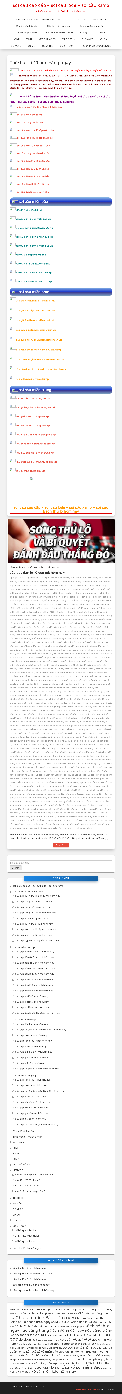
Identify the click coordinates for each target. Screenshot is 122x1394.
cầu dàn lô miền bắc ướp (36, 657)
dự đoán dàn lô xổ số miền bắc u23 (93, 752)
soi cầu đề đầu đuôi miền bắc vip (34, 281)
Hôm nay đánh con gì (94, 1351)
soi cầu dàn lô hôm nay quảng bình (35, 771)
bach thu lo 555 (19, 1309)
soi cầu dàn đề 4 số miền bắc (33, 161)
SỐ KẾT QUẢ (66, 45)
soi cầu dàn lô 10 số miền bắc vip (34, 272)
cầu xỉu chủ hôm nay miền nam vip (35, 300)
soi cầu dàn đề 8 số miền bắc (33, 176)
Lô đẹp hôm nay (71, 1355)
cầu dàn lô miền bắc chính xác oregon (61, 627)
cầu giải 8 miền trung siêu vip (32, 416)
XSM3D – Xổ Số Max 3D (27, 1185)
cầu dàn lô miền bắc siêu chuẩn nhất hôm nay (77, 653)
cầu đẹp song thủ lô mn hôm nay (33, 1040)
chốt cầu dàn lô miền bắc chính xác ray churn (40, 668)
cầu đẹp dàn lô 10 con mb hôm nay (37, 573)
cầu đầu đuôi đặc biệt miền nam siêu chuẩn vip (42, 369)
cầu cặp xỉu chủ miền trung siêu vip (36, 434)
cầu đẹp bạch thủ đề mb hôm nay (34, 923)
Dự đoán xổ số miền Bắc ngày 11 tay (44, 1347)
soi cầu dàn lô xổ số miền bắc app (27, 809)
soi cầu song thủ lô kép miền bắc (35, 137)
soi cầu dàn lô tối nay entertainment (71, 793)
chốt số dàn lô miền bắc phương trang (61, 695)
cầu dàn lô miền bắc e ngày (70, 630)
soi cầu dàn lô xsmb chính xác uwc (90, 820)
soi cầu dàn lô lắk (73, 774)
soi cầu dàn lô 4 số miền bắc (33, 192)
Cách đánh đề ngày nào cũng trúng (81, 1330)
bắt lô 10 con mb (60, 593)
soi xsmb (106, 1367)
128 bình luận (36, 577)
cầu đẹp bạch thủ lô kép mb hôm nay (36, 929)
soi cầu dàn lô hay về (26, 763)
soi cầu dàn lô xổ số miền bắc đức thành (65, 809)
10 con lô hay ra (93, 577)
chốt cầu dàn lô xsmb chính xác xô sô (44, 680)
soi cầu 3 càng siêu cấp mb (31, 254)
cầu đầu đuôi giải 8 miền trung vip (35, 452)
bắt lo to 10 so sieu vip (65, 608)
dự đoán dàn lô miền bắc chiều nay (67, 729)
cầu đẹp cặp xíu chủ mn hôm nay (33, 1051)
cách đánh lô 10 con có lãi (44, 615)
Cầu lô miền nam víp (58, 26)
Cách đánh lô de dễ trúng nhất (36, 1326)
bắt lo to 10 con (45, 604)
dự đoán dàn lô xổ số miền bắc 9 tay (37, 748)
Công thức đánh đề (56, 1335)
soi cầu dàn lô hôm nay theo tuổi (71, 771)
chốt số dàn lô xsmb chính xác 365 (82, 714)
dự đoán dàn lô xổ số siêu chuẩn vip (67, 756)
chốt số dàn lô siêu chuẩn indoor (38, 703)
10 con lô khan (22, 585)
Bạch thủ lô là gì (34, 1313)
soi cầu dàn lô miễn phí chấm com (39, 786)
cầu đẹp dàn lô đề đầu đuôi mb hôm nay (37, 1013)
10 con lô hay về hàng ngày (31, 581)
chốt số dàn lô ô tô (58, 699)
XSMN (17, 39)
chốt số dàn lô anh (50, 684)
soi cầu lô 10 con (38, 828)
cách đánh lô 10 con (20, 615)
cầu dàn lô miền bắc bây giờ (29, 619)
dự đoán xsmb (60, 1344)
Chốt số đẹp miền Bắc (90, 1318)
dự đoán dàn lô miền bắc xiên (31, 737)
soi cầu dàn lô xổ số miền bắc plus (38, 812)
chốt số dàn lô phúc (79, 699)
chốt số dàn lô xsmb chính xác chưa (59, 718)
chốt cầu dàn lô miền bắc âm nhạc (63, 661)
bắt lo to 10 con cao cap (66, 604)
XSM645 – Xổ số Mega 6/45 (30, 1191)
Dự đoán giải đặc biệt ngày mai (46, 1340)
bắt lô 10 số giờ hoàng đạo (57, 600)
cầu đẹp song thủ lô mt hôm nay (33, 1079)
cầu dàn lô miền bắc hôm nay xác (45, 646)
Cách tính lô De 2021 (84, 1322)
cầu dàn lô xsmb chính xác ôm (65, 657)
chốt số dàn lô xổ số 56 (43, 710)
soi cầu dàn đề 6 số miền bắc (33, 168)
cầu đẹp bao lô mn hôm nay (30, 1046)
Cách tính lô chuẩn (60, 1322)
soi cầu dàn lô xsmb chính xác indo (53, 820)
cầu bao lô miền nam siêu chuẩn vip (36, 330)
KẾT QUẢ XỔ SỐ (47, 39)
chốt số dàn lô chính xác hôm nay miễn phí (82, 684)
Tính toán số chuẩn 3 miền (59, 32)
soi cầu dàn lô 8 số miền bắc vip (33, 219)
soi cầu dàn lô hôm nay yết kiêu (47, 774)
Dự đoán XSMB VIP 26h (83, 1343)
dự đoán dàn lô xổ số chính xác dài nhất (46, 740)
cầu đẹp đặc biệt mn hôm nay (32, 1024)
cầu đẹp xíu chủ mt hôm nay (31, 1085)
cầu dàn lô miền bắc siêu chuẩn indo (53, 649)
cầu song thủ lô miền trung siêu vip (35, 443)
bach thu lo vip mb (19, 589)
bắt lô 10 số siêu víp (27, 604)
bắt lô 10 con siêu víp (58, 596)
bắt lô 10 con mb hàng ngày (83, 593)
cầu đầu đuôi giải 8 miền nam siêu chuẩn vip (40, 359)
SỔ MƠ (32, 45)
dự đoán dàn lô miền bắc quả (62, 733)
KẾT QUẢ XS (86, 32)
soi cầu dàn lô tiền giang (75, 790)
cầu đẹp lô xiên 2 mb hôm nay (32, 996)
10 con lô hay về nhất (56, 581)
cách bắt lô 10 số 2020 (43, 612)
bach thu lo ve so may (95, 585)
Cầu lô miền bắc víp (26, 26)
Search (15, 867)
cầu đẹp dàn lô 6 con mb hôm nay (34, 985)
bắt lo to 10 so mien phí (41, 608)
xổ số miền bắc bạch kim (80, 828)
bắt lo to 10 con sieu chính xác (95, 604)
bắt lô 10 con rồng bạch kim (32, 596)
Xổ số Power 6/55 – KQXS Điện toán (34, 1174)
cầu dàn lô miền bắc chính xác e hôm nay (84, 623)
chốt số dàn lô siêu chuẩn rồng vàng (42, 706)
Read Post (61, 845)
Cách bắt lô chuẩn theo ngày (30, 1322)
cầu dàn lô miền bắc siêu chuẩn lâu (34, 653)
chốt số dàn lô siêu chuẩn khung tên (74, 703)
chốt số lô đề (57, 721)
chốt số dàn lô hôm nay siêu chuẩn (51, 687)
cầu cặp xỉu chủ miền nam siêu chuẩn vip (39, 339)
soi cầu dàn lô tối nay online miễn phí (92, 797)
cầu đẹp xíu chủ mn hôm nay (31, 1035)
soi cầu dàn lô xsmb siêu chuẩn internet (68, 824)
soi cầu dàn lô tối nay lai (60, 797)
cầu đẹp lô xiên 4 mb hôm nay (32, 1007)
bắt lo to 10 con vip (19, 608)
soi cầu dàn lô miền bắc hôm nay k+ (38, 778)
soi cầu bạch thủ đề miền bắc (33, 145)
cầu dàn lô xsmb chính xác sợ (30, 661)
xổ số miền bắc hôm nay (54, 1371)
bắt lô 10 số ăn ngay (92, 596)
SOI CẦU (104, 39)
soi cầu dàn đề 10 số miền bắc (33, 184)
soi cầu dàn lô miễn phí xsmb (47, 790)
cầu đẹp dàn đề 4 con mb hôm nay (34, 951)
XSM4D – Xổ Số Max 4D (27, 1180)
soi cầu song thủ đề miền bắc (33, 153)
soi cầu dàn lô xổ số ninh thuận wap (74, 812)
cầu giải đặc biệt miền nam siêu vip (35, 310)
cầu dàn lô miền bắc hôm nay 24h (77, 634)
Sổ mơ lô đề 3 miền (27, 32)
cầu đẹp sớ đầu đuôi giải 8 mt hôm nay (36, 1124)
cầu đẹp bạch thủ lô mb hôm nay (33, 934)
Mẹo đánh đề (90, 1355)
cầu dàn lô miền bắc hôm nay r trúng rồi (71, 642)
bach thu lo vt (16, 1314)
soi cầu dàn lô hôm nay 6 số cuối (54, 763)
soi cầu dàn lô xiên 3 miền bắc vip (34, 236)
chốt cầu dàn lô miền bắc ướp (35, 676)
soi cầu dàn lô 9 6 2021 (74, 759)
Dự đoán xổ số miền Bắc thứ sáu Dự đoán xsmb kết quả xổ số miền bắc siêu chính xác (61, 1349)
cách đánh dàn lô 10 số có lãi (93, 612)
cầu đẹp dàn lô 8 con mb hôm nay (34, 990)
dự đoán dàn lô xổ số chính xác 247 (66, 737)
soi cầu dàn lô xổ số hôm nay (24, 805)
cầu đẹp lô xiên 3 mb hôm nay (32, 1001)
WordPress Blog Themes (87, 1390)
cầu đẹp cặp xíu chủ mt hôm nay (33, 1102)
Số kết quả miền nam (26, 1241)
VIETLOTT (67, 39)
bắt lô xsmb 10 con (87, 608)
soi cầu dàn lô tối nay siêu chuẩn (26, 801)
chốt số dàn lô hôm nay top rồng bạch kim (50, 691)
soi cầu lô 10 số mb (57, 828)
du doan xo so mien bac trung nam (59, 725)
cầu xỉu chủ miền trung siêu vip (33, 398)
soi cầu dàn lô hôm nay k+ (73, 767)
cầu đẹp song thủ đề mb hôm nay (34, 901)
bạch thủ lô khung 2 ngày (97, 45)
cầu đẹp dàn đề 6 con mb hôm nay (34, 957)
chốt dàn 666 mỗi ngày (75, 680)
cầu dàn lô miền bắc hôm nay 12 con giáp (38, 634)
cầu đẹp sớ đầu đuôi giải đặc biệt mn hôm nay (40, 1029)
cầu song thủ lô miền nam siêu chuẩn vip (39, 349)
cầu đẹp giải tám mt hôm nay (31, 1113)
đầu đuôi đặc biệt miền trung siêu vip (36, 461)
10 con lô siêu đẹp (39, 585)
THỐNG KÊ (87, 39)
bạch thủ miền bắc (81, 589)
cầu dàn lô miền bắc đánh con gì (38, 630)
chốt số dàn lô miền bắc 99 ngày (88, 691)
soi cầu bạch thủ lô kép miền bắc (35, 130)
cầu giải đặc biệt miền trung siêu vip (36, 407)
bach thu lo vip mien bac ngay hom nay (50, 589)
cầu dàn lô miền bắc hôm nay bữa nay (88, 638)
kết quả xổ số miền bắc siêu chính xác (36, 1355)
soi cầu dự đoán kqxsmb (46, 1363)
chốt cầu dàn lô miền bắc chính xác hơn (49, 665)
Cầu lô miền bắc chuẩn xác (88, 19)
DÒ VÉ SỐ (16, 45)
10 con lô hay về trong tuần (81, 581)
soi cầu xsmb (40, 1367)
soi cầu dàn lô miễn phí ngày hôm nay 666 (79, 786)
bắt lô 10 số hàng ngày (83, 600)
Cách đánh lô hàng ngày (71, 1326)
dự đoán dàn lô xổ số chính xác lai (27, 744)
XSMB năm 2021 (20, 1372)
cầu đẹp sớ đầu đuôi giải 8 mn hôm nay (37, 1068)
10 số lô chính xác (58, 585)
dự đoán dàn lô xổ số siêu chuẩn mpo (29, 756)
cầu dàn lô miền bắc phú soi (78, 646)
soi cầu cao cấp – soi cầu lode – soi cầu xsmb (61, 5)
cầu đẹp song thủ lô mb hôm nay (33, 907)
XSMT (29, 39)
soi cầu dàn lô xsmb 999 (43, 816)
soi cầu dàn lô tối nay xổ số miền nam (62, 801)
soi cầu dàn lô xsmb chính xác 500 (74, 816)
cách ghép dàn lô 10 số (71, 615)
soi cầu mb (18, 1368)
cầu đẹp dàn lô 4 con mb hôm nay (34, 979)
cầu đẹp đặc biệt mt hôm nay (31, 1107)
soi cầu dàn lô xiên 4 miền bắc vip (34, 245)
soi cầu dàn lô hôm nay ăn (85, 763)
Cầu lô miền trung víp (92, 26)
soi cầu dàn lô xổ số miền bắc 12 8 (57, 805)
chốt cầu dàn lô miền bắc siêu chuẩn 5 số (56, 672)
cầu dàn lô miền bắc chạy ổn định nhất (64, 619)
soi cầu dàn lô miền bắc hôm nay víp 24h (66, 782)
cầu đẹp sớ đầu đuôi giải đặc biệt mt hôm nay (40, 1091)
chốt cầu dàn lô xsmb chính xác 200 (69, 676)
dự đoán (25, 1339)
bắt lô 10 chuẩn (98, 589)
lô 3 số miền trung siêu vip (30, 470)
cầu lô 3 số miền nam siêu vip (32, 379)
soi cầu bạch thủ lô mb (30, 114)
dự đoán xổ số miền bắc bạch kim (45, 759)
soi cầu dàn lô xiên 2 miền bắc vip (35, 227)
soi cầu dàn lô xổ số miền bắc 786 (91, 805)
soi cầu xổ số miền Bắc (78, 1367)
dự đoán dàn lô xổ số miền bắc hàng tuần (77, 748)
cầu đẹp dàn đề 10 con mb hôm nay (35, 968)
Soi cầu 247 (22, 1363)
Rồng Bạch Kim (59, 1359)
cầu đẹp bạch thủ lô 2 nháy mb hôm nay (39, 107)
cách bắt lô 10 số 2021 (66, 612)
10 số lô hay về (75, 585)
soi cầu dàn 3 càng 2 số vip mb (33, 263)
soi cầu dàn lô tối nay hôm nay (30, 797)
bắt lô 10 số (75, 596)
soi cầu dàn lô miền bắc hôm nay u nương (79, 778)
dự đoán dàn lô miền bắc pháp (30, 733)
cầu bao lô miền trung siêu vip (33, 425)
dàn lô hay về (71, 721)
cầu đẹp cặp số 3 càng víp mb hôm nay (37, 940)
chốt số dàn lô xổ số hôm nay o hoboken (43, 714)
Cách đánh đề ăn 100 (28, 1335)
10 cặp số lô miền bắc (58, 577)
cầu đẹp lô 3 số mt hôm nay (30, 1118)
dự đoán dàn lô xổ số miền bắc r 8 (58, 752)
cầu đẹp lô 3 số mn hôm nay (30, 1063)
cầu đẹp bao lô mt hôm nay (30, 1096)
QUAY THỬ (48, 45)
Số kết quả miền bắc (26, 1230)
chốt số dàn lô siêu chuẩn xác (77, 706)
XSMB (102, 32)
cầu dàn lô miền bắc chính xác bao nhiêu (40, 623)
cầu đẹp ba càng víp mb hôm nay (34, 918)
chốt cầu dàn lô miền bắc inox (80, 668)
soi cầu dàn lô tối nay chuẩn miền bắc (32, 793)
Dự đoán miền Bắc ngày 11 (36, 1344)
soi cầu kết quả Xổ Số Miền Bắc (87, 1363)
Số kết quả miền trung (27, 1235)
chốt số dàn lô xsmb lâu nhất (35, 721)
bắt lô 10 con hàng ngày (38, 593)
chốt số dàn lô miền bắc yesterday (30, 699)
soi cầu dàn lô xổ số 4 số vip (96, 801)
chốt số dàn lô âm (31, 684)
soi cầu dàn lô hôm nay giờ (45, 767)
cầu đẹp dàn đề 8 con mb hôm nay (34, 962)
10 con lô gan (77, 577)
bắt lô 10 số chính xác (32, 600)
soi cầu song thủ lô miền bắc (33, 122)
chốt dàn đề (95, 680)
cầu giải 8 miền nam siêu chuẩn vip (35, 320)
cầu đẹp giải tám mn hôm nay (32, 1057)
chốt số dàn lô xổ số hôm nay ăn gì (73, 710)
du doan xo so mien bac (91, 721)
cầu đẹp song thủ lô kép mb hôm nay (35, 912)
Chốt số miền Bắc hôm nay (44, 1317)
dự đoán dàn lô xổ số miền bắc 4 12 (63, 744)
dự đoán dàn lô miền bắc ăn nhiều (30, 729)
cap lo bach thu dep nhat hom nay (63, 1314)
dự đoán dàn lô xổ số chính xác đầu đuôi (88, 740)
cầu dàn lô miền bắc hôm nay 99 (50, 638)
